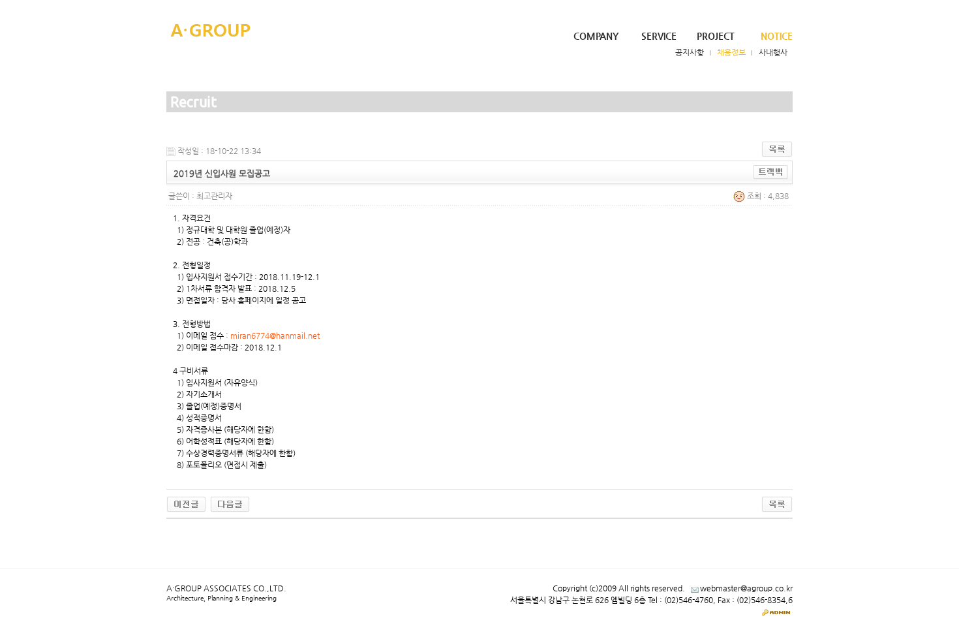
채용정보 (731, 52)
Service (659, 36)
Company (595, 36)
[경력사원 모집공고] (186, 503)
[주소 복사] (771, 171)
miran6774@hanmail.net (275, 335)
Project (716, 36)
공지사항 (689, 52)
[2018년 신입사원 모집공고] (230, 503)
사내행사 (773, 52)
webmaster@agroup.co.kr (746, 588)
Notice (777, 36)
